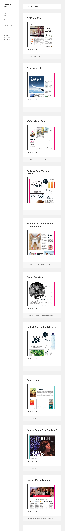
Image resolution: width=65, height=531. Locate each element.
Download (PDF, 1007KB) (32, 358)
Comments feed (7, 37)
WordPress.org (7, 39)
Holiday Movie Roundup (39, 480)
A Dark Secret (34, 68)
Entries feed (6, 35)
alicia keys (44, 315)
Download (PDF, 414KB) (32, 152)
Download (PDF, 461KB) (32, 49)
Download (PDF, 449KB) (32, 257)
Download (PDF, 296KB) (32, 411)
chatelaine (45, 56)
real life (51, 315)
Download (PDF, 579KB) (32, 205)
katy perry (47, 468)
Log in (5, 33)
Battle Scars (33, 380)
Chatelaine (36, 56)
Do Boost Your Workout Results (38, 172)
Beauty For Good (35, 277)
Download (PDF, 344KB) (32, 308)
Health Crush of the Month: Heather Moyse (40, 224)
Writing (5, 15)
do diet (46, 212)
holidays (48, 518)
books (41, 56)
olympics (31, 265)
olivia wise (52, 468)
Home (5, 13)
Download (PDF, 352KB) (32, 511)
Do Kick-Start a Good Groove (41, 327)
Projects (5, 17)
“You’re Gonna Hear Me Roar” (42, 430)
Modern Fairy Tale (36, 121)
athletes (42, 264)
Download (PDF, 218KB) (32, 99)
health (49, 212)
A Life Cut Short (35, 18)
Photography (6, 19)
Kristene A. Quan (7, 5)
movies (51, 518)
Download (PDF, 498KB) (32, 461)
